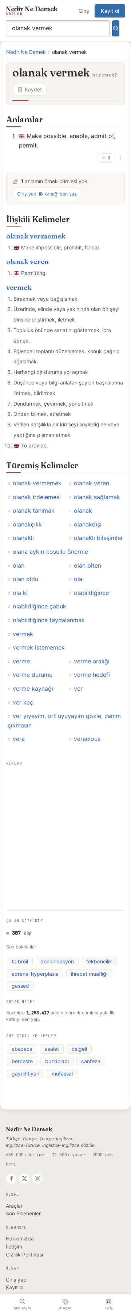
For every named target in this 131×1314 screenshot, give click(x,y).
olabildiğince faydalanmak (49, 620)
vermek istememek (39, 647)
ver (78, 688)
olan (18, 565)
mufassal (62, 1073)
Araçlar (14, 1206)
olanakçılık (27, 524)
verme (21, 661)
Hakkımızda (20, 1238)
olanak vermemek (36, 236)
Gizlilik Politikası (24, 1254)
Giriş (84, 11)
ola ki (20, 592)
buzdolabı (57, 1061)
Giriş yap (16, 1279)
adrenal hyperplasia (35, 974)
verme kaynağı (33, 688)
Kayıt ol (110, 11)
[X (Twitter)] (24, 1178)
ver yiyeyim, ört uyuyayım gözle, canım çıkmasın (64, 720)
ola (78, 579)
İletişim (14, 1246)
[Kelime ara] (115, 28)
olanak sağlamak (97, 497)
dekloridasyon (57, 961)
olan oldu (25, 579)
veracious (87, 738)
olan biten (87, 565)
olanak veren (27, 261)
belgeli (79, 1049)
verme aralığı (92, 661)
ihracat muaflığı (89, 974)
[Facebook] (11, 1178)
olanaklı (23, 537)
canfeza (90, 1061)
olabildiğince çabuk (39, 606)
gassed (20, 986)
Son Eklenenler (23, 1213)
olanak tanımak (34, 510)
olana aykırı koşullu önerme (50, 551)
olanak (83, 510)
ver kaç (23, 702)
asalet (52, 1049)
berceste (22, 1061)
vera (19, 738)
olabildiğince (91, 592)
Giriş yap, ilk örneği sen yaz (47, 194)
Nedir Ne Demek (26, 52)
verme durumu (32, 674)
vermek (19, 287)
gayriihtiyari (25, 1073)
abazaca (22, 1049)
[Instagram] (37, 1178)
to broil (20, 961)
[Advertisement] (65, 833)
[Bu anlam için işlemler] (120, 157)
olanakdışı (88, 524)
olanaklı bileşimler (98, 537)
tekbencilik (99, 961)
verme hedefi (92, 674)
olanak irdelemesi (37, 497)
